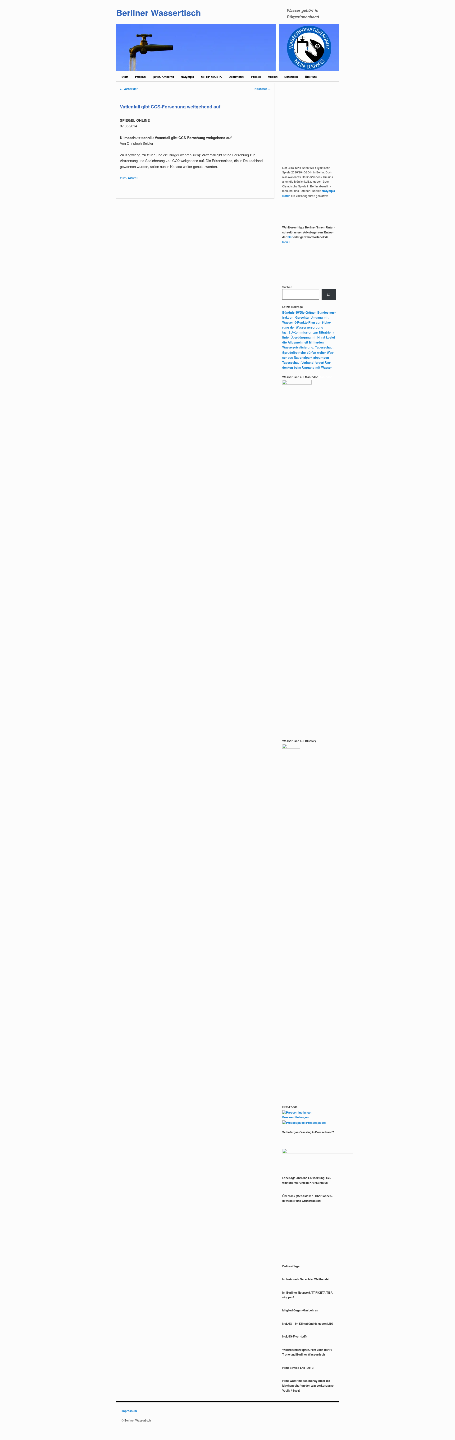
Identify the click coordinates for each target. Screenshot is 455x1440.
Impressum (129, 1411)
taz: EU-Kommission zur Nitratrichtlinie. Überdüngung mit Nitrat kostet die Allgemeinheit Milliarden (308, 337)
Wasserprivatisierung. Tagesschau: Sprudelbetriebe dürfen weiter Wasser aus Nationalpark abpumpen (308, 352)
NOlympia (187, 76)
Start (125, 76)
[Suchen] (329, 294)
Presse (256, 76)
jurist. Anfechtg (163, 76)
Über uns (311, 76)
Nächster (263, 89)
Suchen (287, 287)
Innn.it (286, 242)
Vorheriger (129, 89)
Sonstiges (291, 76)
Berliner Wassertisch (158, 12)
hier (290, 237)
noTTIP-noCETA (211, 76)
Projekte (140, 76)
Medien (273, 76)
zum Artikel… (130, 177)
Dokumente (236, 76)
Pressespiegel (315, 1122)
